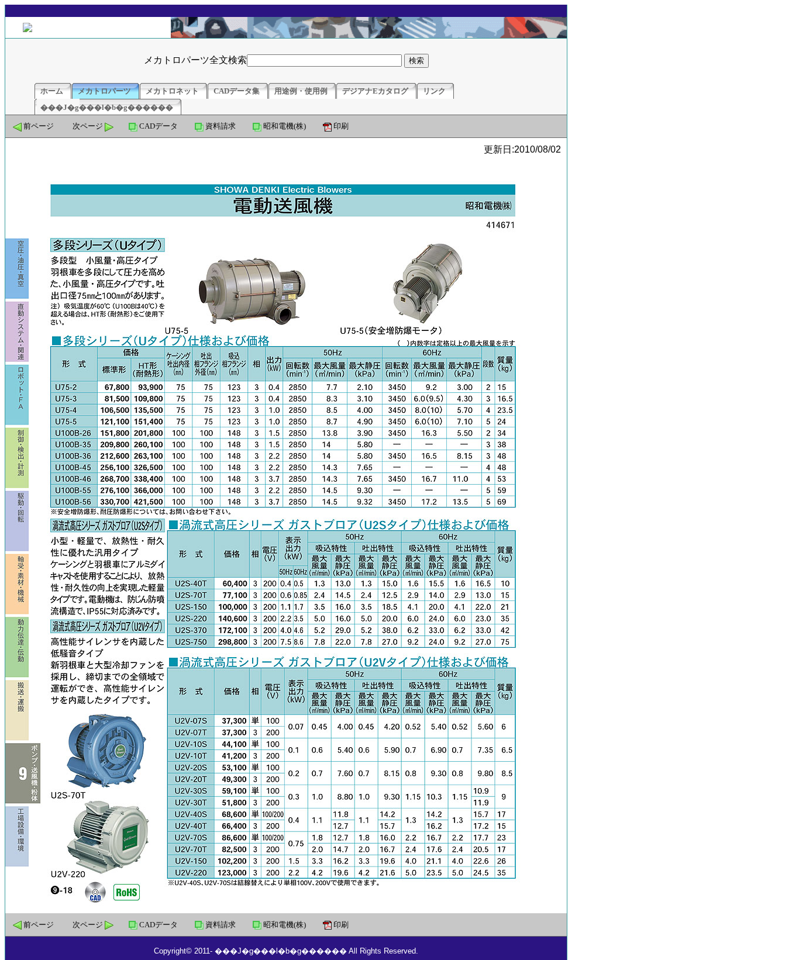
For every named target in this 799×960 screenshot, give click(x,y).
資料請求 (220, 126)
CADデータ (158, 126)
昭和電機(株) (284, 126)
